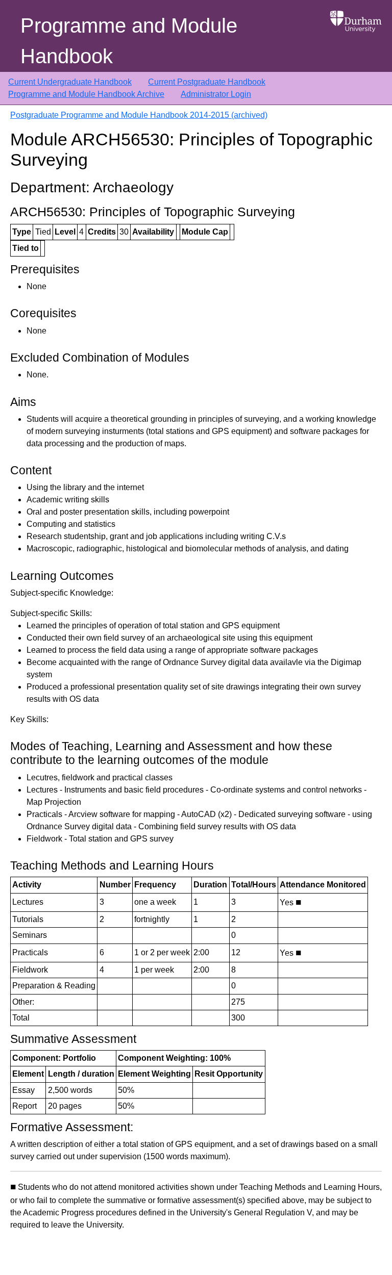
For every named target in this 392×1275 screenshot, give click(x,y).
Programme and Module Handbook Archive (86, 94)
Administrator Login (216, 94)
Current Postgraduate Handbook (206, 82)
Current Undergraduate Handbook (70, 82)
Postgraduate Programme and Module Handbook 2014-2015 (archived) (138, 115)
